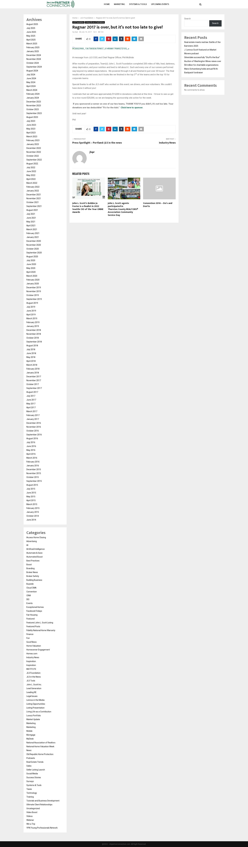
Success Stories (33, 777)
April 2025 (31, 40)
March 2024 (31, 90)
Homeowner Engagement (38, 650)
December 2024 (33, 55)
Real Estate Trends (34, 762)
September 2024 (34, 67)
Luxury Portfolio (33, 715)
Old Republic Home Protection (39, 754)
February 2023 (32, 140)
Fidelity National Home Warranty (40, 630)
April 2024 (31, 86)
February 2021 (32, 233)
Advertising (31, 541)
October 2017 (32, 384)
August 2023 (32, 117)
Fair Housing (31, 615)
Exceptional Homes (35, 607)
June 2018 (31, 353)
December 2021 (33, 194)
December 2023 (33, 102)
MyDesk (30, 739)
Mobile (29, 731)
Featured (30, 619)
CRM (28, 595)
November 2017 (33, 380)
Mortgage (30, 735)
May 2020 (30, 268)
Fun (28, 638)
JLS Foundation (78, 22)
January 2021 (32, 237)
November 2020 (33, 245)
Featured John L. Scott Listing (39, 622)
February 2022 (32, 187)
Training (30, 797)
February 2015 (32, 508)
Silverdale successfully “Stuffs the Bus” (202, 57)
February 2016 (32, 462)
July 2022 (30, 167)
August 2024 (32, 71)
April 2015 (31, 500)
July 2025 (30, 28)
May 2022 (30, 175)
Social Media (32, 773)
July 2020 (30, 260)
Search (187, 18)
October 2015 (32, 477)
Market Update (33, 719)
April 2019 (31, 314)
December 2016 (33, 423)
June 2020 (31, 264)
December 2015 (33, 469)
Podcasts (30, 758)
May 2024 (30, 82)
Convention (31, 591)
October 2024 (32, 63)
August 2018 (32, 345)
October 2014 (32, 516)
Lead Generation (33, 688)
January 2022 (32, 191)
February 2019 (32, 322)
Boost (29, 564)
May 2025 (30, 36)
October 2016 (32, 431)
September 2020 (34, 253)
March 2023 (31, 136)
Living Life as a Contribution (95, 22)
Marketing (119, 4)
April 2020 (31, 272)
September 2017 (34, 388)
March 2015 (31, 504)
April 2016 (31, 454)
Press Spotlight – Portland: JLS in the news (97, 143)
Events (29, 603)
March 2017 (31, 411)
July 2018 (30, 349)
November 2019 (33, 291)
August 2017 (32, 392)
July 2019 (30, 307)
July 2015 (30, 489)
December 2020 (33, 241)
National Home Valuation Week (40, 746)
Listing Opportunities (35, 704)
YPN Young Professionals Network (42, 828)
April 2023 (31, 132)
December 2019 (33, 287)
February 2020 (32, 280)
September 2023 (34, 113)
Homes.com (31, 653)
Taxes (29, 789)
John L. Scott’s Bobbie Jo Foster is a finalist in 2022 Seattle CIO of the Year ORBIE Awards (87, 207)
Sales (28, 766)
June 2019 (31, 311)
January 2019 (32, 326)
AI (27, 545)
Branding (30, 568)
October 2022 (32, 156)
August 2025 (32, 24)
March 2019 (31, 318)
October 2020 (32, 249)
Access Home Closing (36, 537)
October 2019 (32, 295)
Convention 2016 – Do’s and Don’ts (157, 204)
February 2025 (32, 47)
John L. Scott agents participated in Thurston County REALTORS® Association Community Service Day (123, 209)
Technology (31, 793)
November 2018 (33, 334)
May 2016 (30, 450)
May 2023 (30, 129)
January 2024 (32, 98)
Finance (29, 634)
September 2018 (34, 342)
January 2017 (32, 419)
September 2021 (34, 206)
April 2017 (31, 407)
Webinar (30, 820)
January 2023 (32, 144)
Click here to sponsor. (132, 107)
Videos (29, 816)
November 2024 (33, 59)
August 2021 (32, 210)
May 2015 (30, 496)
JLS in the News (33, 677)
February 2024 (32, 94)
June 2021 (31, 218)
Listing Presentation (35, 708)
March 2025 (31, 43)
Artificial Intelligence (35, 549)
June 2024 (31, 78)
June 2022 (31, 171)
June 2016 (31, 446)
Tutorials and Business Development (42, 801)
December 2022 (33, 148)
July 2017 (30, 396)
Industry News (167, 143)
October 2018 (32, 338)
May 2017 (30, 403)
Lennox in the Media (35, 700)
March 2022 (31, 183)
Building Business (34, 580)
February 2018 (32, 369)
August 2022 (32, 163)
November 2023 (33, 105)
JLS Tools (30, 681)
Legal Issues (31, 696)
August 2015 (32, 485)
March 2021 (31, 229)
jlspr (76, 32)
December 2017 (33, 376)
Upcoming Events (160, 4)
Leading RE (31, 692)
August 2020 (32, 256)
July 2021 (30, 214)
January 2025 (32, 51)
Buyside (30, 584)
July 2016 (30, 442)
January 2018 (32, 373)
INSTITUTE (31, 669)
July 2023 (30, 121)
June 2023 (31, 125)
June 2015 (31, 493)
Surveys (30, 781)
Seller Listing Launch (35, 770)
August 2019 (32, 303)
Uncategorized (33, 808)
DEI (27, 599)
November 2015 (33, 473)
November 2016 (33, 427)
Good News (31, 642)
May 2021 (30, 222)
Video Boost (31, 812)
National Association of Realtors (40, 742)
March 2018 (31, 365)
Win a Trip (30, 824)
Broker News (32, 572)
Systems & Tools (138, 4)
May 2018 (30, 357)
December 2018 (33, 330)
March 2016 (31, 458)
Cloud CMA (31, 588)
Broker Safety (32, 576)
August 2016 (32, 438)
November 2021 (33, 198)
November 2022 (33, 152)
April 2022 (31, 179)
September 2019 (34, 299)
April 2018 (31, 361)
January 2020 (32, 283)
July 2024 (30, 74)
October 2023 (32, 109)
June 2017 (31, 400)
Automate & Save (34, 553)
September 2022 (34, 160)
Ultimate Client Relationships (39, 804)
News (28, 750)
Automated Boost (34, 557)
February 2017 (32, 415)
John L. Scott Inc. (34, 684)
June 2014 (31, 520)
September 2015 (34, 481)
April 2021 (31, 225)
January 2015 (32, 512)
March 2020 (31, 276)
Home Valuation (33, 646)
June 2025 (31, 32)
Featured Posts (33, 626)
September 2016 (34, 434)
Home (107, 4)
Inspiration (31, 661)
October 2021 (32, 202)
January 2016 (32, 465)
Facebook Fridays (34, 611)
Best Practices (32, 561)
